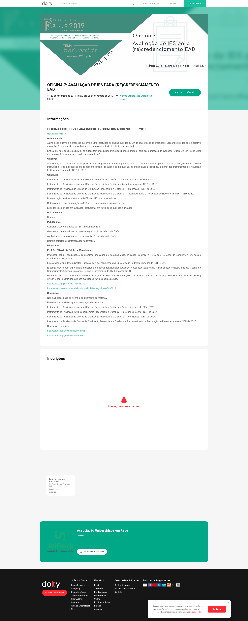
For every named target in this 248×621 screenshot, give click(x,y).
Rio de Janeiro (100, 592)
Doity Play (75, 588)
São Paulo (98, 588)
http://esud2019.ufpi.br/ (56, 134)
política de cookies (195, 612)
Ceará (97, 599)
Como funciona (78, 585)
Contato (75, 602)
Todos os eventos (151, 3)
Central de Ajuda (78, 592)
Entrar (173, 3)
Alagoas (98, 609)
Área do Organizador (80, 606)
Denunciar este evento (125, 588)
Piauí (96, 585)
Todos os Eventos (79, 595)
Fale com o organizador (94, 552)
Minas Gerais (100, 595)
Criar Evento (76, 599)
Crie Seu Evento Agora (54, 593)
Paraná (97, 606)
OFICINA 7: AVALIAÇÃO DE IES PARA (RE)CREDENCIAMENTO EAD (103, 87)
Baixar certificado (185, 92)
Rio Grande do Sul (102, 602)
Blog (73, 609)
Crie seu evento (195, 3)
